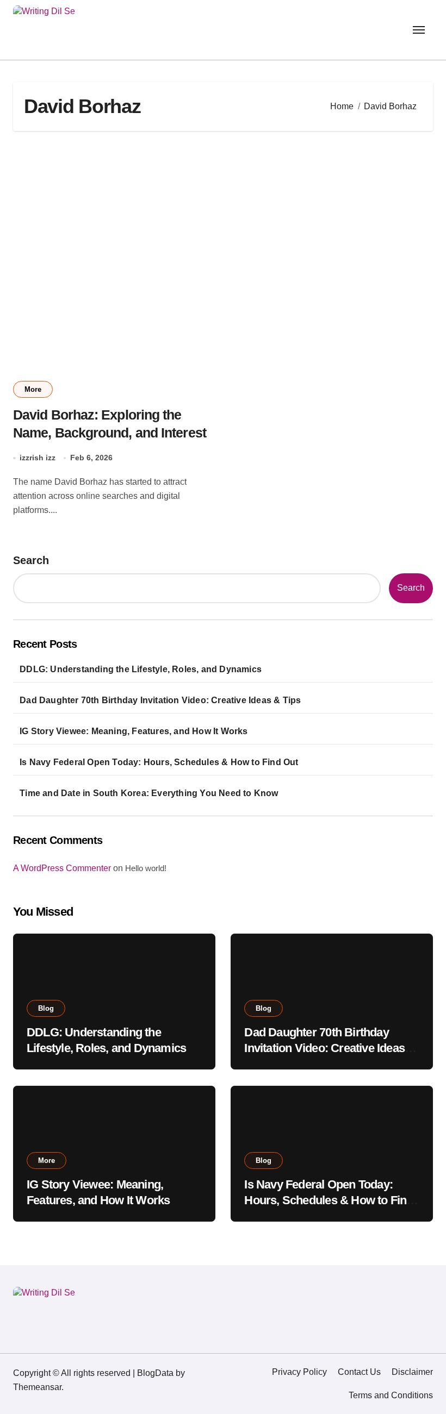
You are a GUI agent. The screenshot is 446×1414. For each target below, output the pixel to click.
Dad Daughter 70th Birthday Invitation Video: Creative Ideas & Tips (160, 700)
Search (31, 560)
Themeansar (37, 1387)
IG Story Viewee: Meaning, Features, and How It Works (133, 731)
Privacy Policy (299, 1372)
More (32, 389)
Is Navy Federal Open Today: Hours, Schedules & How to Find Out (159, 762)
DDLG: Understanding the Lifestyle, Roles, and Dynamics (141, 669)
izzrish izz (37, 457)
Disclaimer (412, 1372)
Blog (46, 1008)
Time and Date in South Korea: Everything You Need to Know (149, 793)
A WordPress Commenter (62, 868)
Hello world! (145, 868)
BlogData (155, 1373)
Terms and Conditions (391, 1395)
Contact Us (359, 1372)
